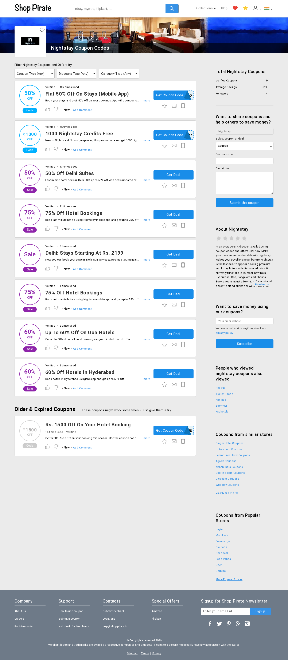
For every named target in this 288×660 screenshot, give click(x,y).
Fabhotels (222, 411)
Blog (224, 8)
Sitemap (132, 653)
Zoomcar (221, 405)
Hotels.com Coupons (229, 449)
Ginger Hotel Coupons (230, 443)
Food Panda (223, 558)
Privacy (156, 653)
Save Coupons (245, 8)
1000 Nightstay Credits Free (79, 134)
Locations (109, 618)
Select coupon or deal (230, 138)
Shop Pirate (33, 8)
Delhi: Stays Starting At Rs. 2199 (84, 253)
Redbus (220, 387)
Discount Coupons (227, 478)
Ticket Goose (224, 393)
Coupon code (224, 154)
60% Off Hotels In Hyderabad (79, 372)
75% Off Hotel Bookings (73, 213)
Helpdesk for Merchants (74, 626)
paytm (219, 529)
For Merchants (24, 626)
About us (20, 611)
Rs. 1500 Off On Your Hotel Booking (88, 425)
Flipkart (156, 618)
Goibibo (221, 570)
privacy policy (224, 332)
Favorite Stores (235, 8)
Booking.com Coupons (230, 472)
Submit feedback (114, 611)
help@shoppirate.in (115, 626)
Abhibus (221, 399)
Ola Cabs (221, 547)
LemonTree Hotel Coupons (233, 455)
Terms (145, 653)
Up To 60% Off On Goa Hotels (79, 332)
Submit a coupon (69, 618)
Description (223, 168)
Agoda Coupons (226, 461)
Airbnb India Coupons (229, 466)
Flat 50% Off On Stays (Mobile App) (87, 94)
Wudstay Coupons (227, 484)
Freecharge (223, 541)
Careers (19, 618)
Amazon (157, 611)
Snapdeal (222, 553)
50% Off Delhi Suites (69, 173)
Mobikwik (222, 535)
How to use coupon (71, 611)
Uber (219, 565)
